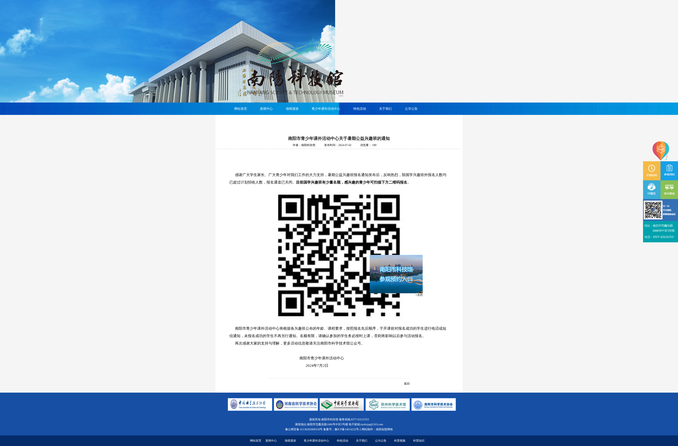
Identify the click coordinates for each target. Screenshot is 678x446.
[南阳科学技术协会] (433, 410)
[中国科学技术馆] (341, 410)
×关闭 (431, 311)
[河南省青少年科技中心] (250, 410)
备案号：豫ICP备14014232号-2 (342, 429)
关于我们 (385, 108)
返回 (407, 383)
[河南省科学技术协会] (295, 410)
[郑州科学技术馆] (387, 410)
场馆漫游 (292, 108)
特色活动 (359, 108)
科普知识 (418, 440)
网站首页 (240, 108)
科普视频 (399, 440)
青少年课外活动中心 (326, 108)
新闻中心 (266, 108)
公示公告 (411, 108)
